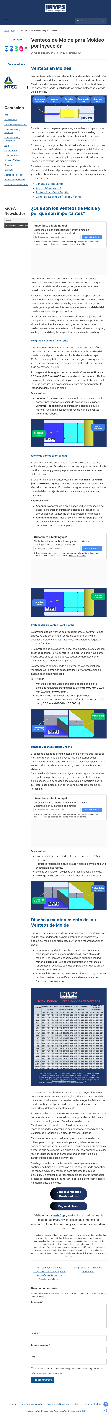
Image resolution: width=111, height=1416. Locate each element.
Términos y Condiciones (16, 184)
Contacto (16, 39)
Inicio (6, 30)
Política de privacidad (14, 179)
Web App (59, 1215)
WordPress (42, 1411)
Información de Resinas (15, 124)
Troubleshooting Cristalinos (12, 139)
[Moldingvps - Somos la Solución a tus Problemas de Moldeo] (55, 8)
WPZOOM (81, 1411)
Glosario (8, 165)
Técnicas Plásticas (92, 1404)
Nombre (35, 1333)
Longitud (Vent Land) (49, 183)
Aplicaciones (10, 119)
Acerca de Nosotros (13, 175)
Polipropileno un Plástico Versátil (88, 1269)
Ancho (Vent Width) (48, 188)
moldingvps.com (42, 53)
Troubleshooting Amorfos (12, 131)
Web (33, 1357)
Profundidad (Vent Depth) (52, 192)
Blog (13, 30)
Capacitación (10, 150)
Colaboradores (16, 64)
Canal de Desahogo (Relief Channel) (59, 196)
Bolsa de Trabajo (12, 160)
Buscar (103, 20)
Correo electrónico (40, 1345)
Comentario (37, 1302)
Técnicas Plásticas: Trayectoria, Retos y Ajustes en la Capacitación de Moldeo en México (49, 1273)
